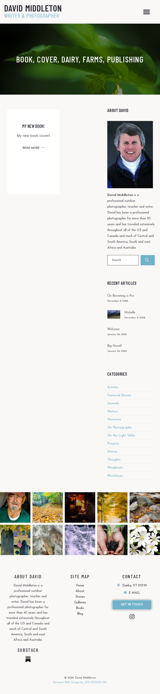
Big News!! (114, 346)
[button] (146, 11)
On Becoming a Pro (120, 295)
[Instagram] (132, 616)
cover (47, 59)
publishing (125, 59)
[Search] (148, 260)
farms (93, 59)
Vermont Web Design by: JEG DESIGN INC (80, 682)
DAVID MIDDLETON (33, 8)
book (24, 59)
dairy (70, 59)
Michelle (129, 312)
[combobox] (123, 260)
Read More (31, 148)
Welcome (113, 329)
